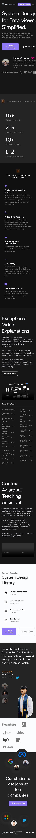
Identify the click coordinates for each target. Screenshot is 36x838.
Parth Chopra (7, 674)
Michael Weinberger (21, 58)
